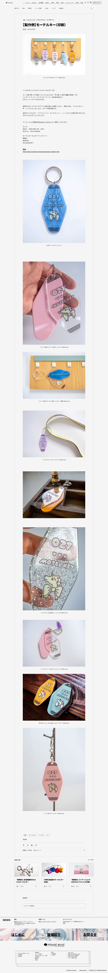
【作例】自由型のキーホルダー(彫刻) (54, 881)
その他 (46, 8)
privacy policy (83, 970)
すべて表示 (91, 859)
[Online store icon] (85, 2)
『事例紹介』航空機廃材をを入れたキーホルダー (26, 881)
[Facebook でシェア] (23, 845)
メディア (53, 8)
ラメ (48, 835)
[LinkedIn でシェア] (32, 845)
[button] (91, 8)
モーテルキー (32, 835)
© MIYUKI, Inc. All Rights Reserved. (98, 970)
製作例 (29, 8)
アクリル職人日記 (72, 958)
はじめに (18, 934)
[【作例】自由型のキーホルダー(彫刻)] (54, 870)
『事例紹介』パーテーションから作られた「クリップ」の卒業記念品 (81, 881)
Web (64, 923)
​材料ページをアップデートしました (47, 921)
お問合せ (90, 934)
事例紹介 (61, 8)
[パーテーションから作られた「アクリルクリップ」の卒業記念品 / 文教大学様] (81, 870)
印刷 (25, 835)
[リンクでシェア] (36, 845)
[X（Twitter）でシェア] (28, 845)
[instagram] (90, 2)
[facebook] (88, 2)
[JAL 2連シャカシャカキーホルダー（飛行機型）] (26, 870)
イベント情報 (38, 8)
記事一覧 (16, 8)
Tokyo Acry (66, 921)
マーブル (41, 835)
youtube (53, 955)
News (23, 8)
